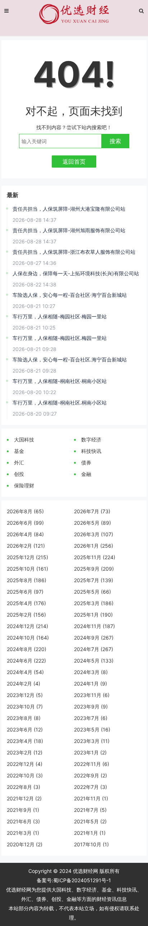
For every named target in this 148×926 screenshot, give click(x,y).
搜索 (115, 141)
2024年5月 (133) (94, 661)
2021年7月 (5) (90, 810)
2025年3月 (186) (94, 603)
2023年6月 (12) (25, 729)
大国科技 (24, 439)
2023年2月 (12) (24, 752)
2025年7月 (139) (93, 580)
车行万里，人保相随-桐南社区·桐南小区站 (60, 381)
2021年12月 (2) (24, 798)
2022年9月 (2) (90, 775)
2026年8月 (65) (25, 511)
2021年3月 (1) (23, 833)
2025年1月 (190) (93, 615)
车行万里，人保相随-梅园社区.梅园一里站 (60, 338)
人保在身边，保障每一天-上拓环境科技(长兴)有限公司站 (76, 273)
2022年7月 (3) (90, 787)
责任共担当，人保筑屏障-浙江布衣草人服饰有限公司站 (74, 252)
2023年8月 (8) (24, 718)
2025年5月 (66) (92, 592)
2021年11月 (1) (91, 798)
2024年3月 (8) (91, 672)
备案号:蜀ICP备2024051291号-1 (74, 880)
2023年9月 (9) (91, 706)
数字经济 (91, 439)
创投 (19, 474)
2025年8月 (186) (26, 580)
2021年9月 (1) (23, 810)
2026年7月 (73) (92, 511)
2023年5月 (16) (92, 729)
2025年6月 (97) (25, 592)
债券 (86, 462)
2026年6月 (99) (25, 523)
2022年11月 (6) (91, 764)
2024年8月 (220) (26, 649)
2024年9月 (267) (94, 638)
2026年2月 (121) (26, 546)
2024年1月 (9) (90, 684)
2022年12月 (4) (24, 764)
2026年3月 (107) (93, 534)
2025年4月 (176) (26, 603)
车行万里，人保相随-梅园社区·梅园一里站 (60, 316)
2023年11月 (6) (92, 695)
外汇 (19, 462)
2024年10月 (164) (28, 638)
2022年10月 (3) (25, 775)
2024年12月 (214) (27, 626)
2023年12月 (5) (25, 695)
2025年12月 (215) (27, 557)
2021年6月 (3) (23, 821)
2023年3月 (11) (92, 741)
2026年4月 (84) (25, 534)
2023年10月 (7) (25, 706)
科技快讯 (91, 451)
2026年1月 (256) (93, 546)
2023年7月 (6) (90, 718)
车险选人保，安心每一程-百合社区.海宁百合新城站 (70, 359)
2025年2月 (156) (26, 615)
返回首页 (74, 161)
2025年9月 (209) (94, 569)
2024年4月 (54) (25, 672)
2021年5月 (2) (90, 821)
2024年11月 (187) (94, 626)
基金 (19, 451)
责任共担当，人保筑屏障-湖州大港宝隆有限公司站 (69, 209)
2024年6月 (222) (26, 661)
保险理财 (24, 485)
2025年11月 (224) (94, 557)
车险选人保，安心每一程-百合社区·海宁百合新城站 (70, 295)
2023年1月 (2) (90, 752)
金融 (86, 474)
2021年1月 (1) (90, 833)
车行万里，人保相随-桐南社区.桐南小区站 (60, 402)
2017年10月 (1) (91, 844)
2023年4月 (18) (25, 741)
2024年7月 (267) (93, 649)
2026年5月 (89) (92, 523)
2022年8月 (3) (23, 787)
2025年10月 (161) (27, 569)
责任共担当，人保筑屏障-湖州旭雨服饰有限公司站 (69, 230)
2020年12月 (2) (24, 844)
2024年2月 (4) (23, 684)
